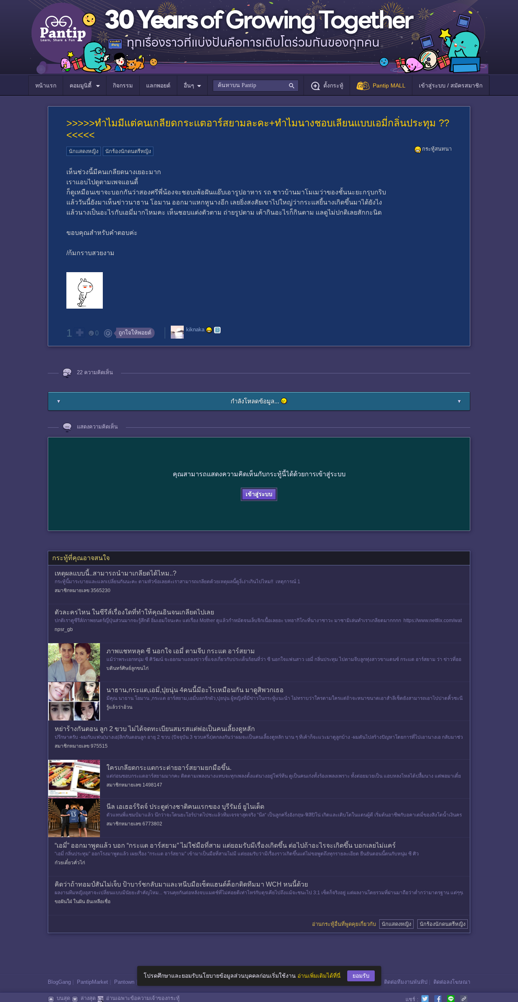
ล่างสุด (88, 998)
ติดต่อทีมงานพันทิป (405, 982)
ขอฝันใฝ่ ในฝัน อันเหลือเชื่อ (82, 901)
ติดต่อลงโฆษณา (451, 982)
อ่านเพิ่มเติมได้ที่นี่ (319, 975)
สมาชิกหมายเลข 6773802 (134, 824)
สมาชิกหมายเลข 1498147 (134, 785)
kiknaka (195, 330)
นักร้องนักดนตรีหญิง (128, 151)
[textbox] (255, 85)
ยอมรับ (360, 975)
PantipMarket (92, 982)
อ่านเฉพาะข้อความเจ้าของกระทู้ (143, 998)
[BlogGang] (217, 330)
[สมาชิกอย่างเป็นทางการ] (209, 330)
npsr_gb (64, 629)
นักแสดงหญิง (83, 151)
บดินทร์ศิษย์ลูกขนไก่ (127, 668)
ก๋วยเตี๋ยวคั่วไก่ (70, 863)
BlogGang (59, 982)
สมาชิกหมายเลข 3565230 (82, 590)
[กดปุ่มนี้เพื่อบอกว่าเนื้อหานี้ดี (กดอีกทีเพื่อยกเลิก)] (79, 332)
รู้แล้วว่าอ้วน (119, 707)
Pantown (124, 982)
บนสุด (63, 998)
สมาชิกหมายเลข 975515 (81, 746)
